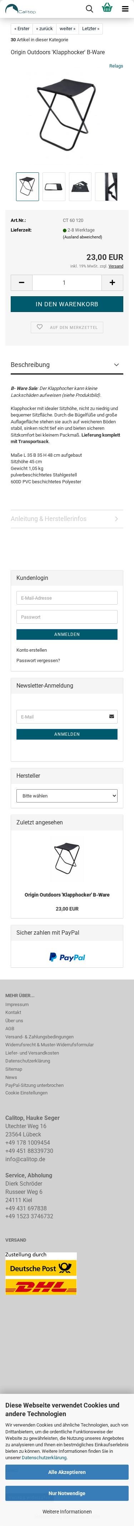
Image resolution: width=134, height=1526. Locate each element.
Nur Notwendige (67, 1493)
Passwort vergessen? (38, 660)
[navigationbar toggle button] (125, 9)
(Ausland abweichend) (82, 237)
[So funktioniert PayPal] (67, 957)
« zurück (44, 28)
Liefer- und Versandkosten (32, 1053)
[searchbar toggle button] (89, 9)
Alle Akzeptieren (67, 1472)
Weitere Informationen (67, 1512)
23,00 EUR (67, 909)
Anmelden (67, 634)
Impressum (17, 1004)
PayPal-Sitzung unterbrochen (34, 1085)
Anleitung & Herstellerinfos (48, 518)
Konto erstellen (31, 650)
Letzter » (90, 28)
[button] (21, 283)
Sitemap (13, 1069)
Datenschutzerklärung (44, 1457)
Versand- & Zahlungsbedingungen (39, 1036)
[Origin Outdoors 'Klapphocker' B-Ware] (67, 116)
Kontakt (13, 1012)
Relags (116, 66)
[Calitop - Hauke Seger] (18, 9)
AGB (9, 1028)
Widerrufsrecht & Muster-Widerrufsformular (49, 1044)
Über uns (14, 1020)
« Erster (21, 28)
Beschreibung (30, 364)
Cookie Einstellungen (26, 1092)
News (11, 1077)
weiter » (67, 28)
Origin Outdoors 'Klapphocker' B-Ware (67, 895)
